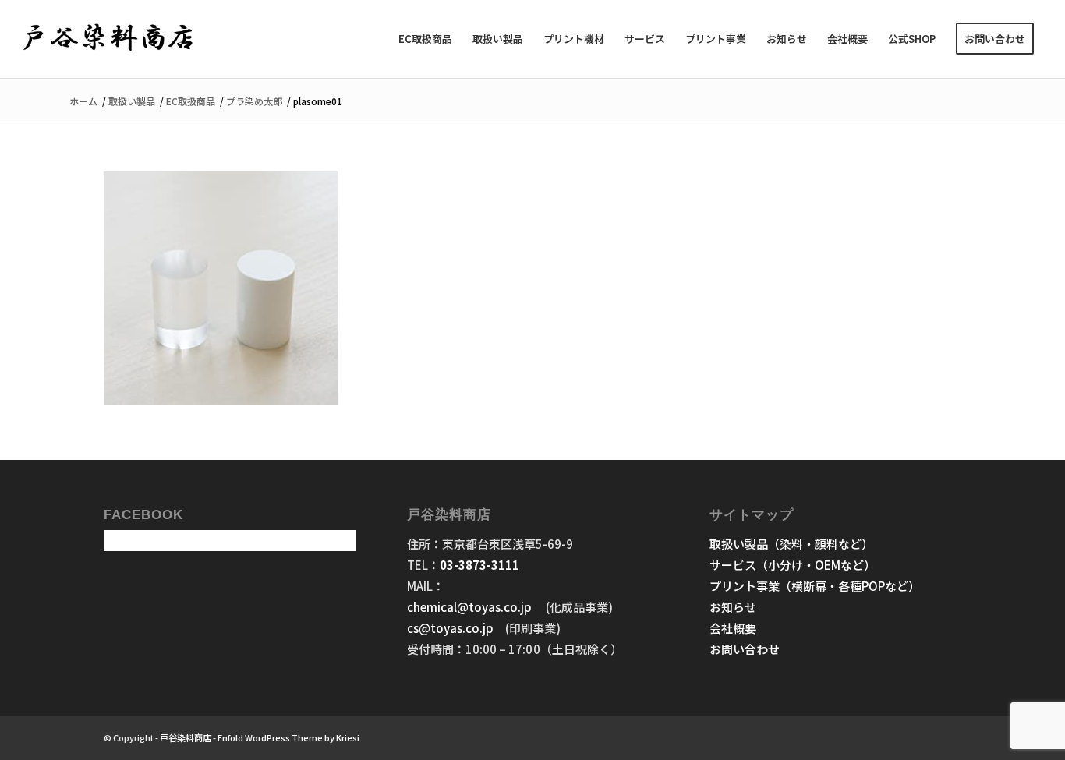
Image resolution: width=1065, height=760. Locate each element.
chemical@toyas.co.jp (470, 607)
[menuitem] (425, 39)
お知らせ (732, 607)
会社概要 (732, 628)
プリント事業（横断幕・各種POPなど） (814, 586)
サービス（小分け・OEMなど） (792, 565)
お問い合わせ (744, 649)
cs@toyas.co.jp (450, 628)
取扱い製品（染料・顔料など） (791, 544)
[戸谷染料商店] (108, 39)
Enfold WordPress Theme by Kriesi (288, 737)
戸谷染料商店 (185, 737)
